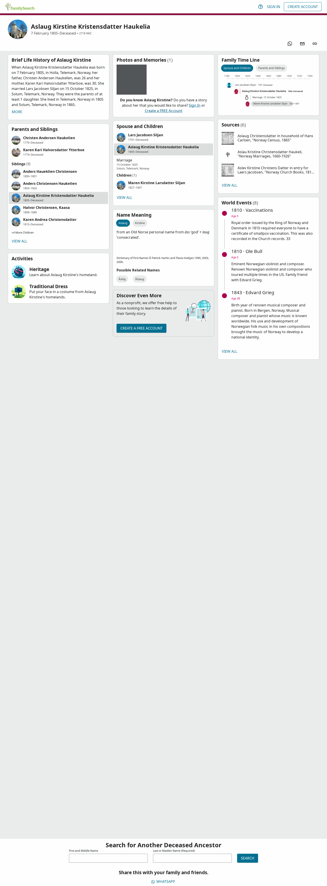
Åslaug (139, 279)
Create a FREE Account (163, 110)
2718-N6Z (85, 33)
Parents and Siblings (271, 68)
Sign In (273, 6)
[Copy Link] (314, 43)
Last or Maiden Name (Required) (174, 851)
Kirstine (140, 223)
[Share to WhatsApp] (289, 43)
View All (19, 241)
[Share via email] (302, 43)
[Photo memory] (132, 80)
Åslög (122, 279)
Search (247, 858)
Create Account (303, 6)
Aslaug (123, 223)
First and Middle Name (83, 851)
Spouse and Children (237, 68)
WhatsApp (165, 881)
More (17, 111)
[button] (58, 140)
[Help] (260, 6)
